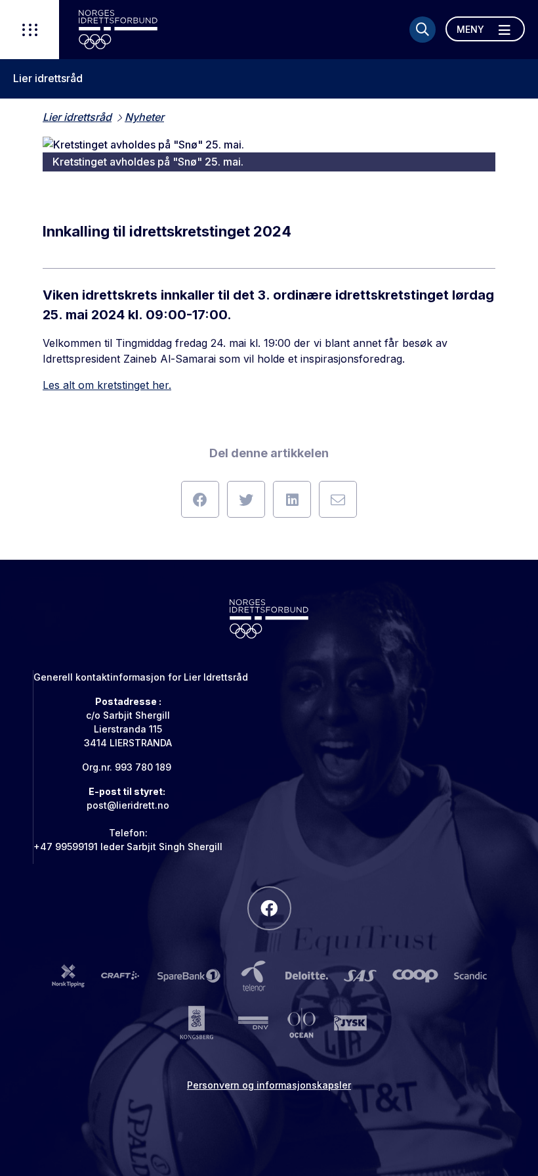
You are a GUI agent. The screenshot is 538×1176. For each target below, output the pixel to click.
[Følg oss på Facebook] (269, 908)
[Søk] (422, 29)
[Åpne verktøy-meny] (29, 29)
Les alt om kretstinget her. (107, 385)
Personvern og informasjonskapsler (269, 1085)
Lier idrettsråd (48, 78)
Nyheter (144, 117)
